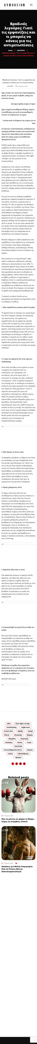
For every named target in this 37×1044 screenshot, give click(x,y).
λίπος (20, 742)
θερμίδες (12, 739)
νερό (29, 742)
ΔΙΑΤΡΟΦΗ (10, 86)
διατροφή (18, 735)
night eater (26, 727)
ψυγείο (18, 757)
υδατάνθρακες (23, 754)
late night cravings (23, 724)
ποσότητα (18, 746)
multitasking (11, 727)
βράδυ (20, 731)
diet (9, 724)
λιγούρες (9, 742)
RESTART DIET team (8, 679)
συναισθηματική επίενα (13, 750)
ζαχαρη (30, 735)
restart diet (9, 731)
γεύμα (31, 731)
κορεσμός (24, 739)
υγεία (11, 754)
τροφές (30, 750)
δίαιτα (7, 735)
